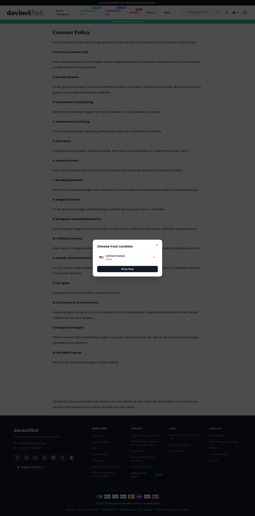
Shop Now (127, 269)
